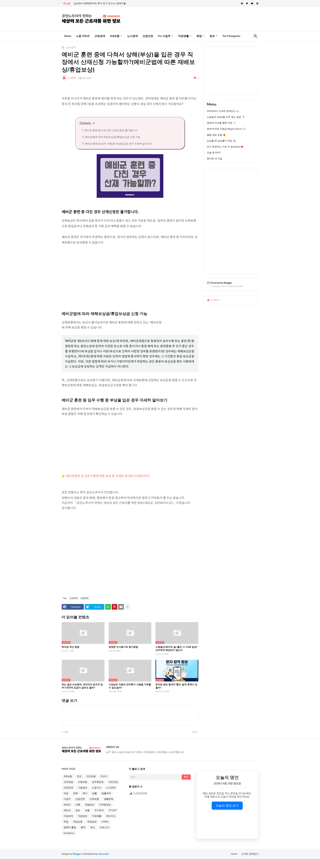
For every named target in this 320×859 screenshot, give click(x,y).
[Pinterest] (114, 607)
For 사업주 (164, 36)
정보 (212, 36)
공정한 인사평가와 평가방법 (123, 647)
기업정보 (82, 787)
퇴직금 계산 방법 (70, 647)
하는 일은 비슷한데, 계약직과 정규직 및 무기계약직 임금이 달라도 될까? (82, 686)
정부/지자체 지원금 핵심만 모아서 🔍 (226, 129)
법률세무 (106, 793)
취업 (199, 36)
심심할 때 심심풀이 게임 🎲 (221, 140)
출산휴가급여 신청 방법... (87, 3)
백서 (85, 793)
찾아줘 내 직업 (214, 158)
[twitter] (247, 3)
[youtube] (252, 3)
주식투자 (99, 810)
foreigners (69, 833)
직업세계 (68, 816)
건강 (79, 776)
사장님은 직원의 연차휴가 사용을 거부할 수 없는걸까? (130, 686)
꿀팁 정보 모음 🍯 (216, 135)
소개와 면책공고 (249, 853)
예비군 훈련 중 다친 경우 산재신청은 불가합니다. (111, 130)
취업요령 (77, 821)
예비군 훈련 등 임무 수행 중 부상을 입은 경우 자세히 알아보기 (118, 143)
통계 (83, 827)
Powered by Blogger (221, 282)
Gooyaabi (103, 853)
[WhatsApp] (108, 607)
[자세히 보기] (127, 607)
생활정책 (108, 799)
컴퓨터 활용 (70, 827)
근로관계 (99, 36)
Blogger (77, 853)
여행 (78, 804)
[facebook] (242, 3)
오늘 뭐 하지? (214, 152)
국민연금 (113, 782)
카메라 (105, 821)
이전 (194, 731)
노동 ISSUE (83, 36)
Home (67, 36)
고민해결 (68, 782)
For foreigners (231, 36)
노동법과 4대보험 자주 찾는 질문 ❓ (226, 117)
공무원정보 (98, 782)
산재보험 (94, 799)
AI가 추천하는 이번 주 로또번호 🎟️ (225, 146)
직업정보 (82, 816)
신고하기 (215, 300)
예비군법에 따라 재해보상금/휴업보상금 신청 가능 (112, 137)
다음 (66, 731)
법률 (94, 793)
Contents (85, 123)
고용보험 (82, 782)
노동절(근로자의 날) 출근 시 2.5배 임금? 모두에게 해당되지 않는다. (176, 649)
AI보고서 (104, 827)
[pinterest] (257, 3)
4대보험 (115, 36)
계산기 (104, 776)
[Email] (121, 607)
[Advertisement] (197, 18)
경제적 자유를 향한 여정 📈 (221, 123)
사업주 (67, 799)
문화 (75, 793)
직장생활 (183, 36)
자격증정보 (105, 804)
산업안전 (147, 36)
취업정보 (92, 821)
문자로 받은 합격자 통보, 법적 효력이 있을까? (176, 686)
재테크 (67, 810)
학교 (92, 827)
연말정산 (89, 804)
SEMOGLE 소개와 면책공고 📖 (223, 111)
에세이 (67, 804)
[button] (255, 36)
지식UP (112, 810)
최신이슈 (111, 816)
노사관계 (132, 36)
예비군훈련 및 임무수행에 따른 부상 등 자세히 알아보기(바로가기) (108, 475)
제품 (87, 810)
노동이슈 (96, 787)
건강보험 (91, 776)
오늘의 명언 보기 (227, 806)
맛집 (66, 793)
